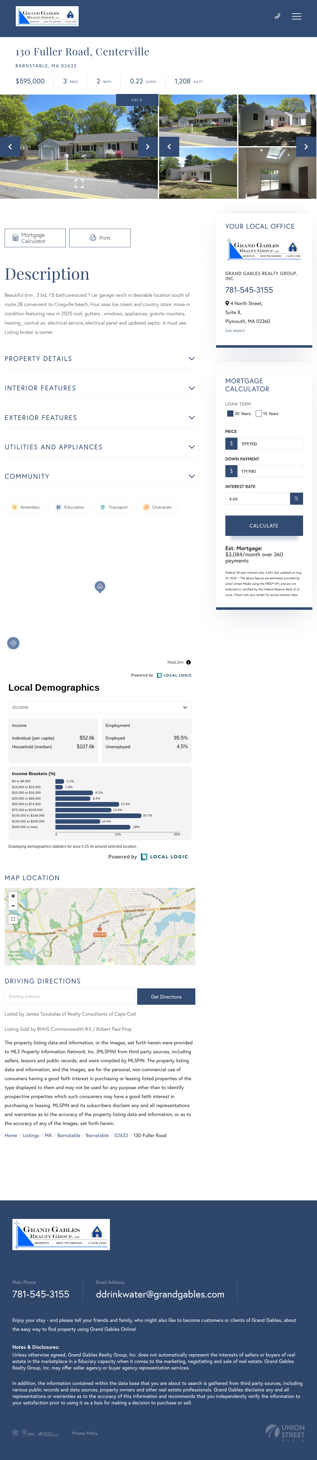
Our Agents (235, 331)
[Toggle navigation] (296, 16)
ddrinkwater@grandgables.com (160, 1294)
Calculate (264, 525)
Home (11, 1135)
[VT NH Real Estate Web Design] (285, 1432)
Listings (31, 1135)
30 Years (243, 413)
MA (48, 1135)
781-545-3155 (249, 290)
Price (231, 431)
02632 (121, 1135)
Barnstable (69, 1135)
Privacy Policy (85, 1433)
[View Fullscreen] (13, 919)
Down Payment (242, 459)
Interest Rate (240, 486)
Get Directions (166, 996)
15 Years (271, 413)
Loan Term (238, 404)
